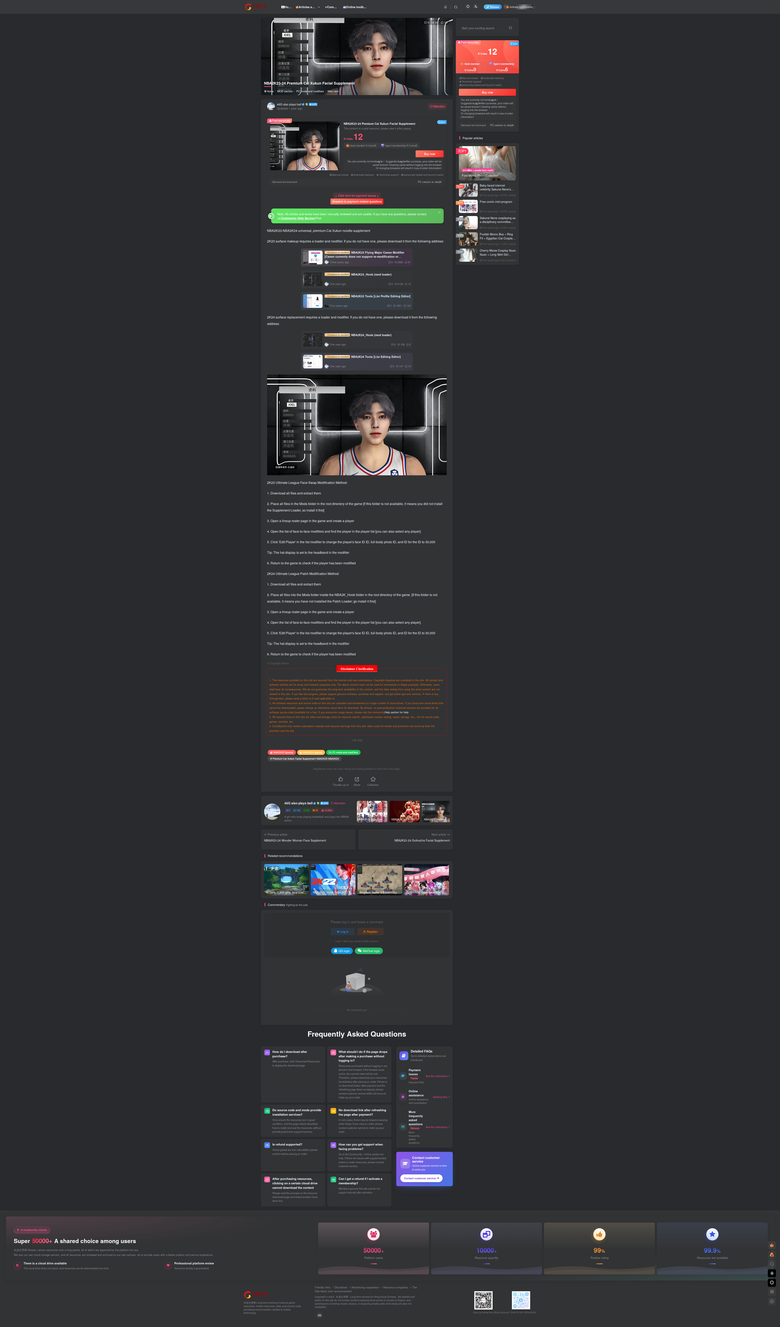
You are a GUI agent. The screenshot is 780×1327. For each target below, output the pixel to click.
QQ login (344, 951)
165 (298, 810)
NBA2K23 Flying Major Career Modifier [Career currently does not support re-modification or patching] (364, 256)
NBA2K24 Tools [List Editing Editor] (364, 357)
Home (270, 91)
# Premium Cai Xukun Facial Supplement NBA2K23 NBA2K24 (304, 758)
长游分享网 (342, 1296)
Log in (379, 161)
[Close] (439, 212)
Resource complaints (395, 1287)
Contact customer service (420, 1178)
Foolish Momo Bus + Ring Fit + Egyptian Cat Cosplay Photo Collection (497, 238)
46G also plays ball (289, 104)
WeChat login (371, 951)
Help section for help (396, 712)
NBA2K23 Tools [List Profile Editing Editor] (369, 296)
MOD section (285, 91)
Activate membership (521, 7)
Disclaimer (341, 1287)
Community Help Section (298, 218)
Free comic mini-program (496, 202)
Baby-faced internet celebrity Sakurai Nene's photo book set (495, 189)
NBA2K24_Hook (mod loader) (360, 335)
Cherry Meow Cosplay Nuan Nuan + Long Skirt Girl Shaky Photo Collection (498, 254)
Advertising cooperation (365, 1287)
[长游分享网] (256, 1295)
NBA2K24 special (312, 752)
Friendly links (322, 1287)
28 (308, 810)
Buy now (429, 154)
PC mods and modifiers (310, 91)
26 (316, 810)
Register (372, 932)
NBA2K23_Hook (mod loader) (360, 274)
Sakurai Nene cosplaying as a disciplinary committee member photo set (498, 222)
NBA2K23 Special (283, 752)
